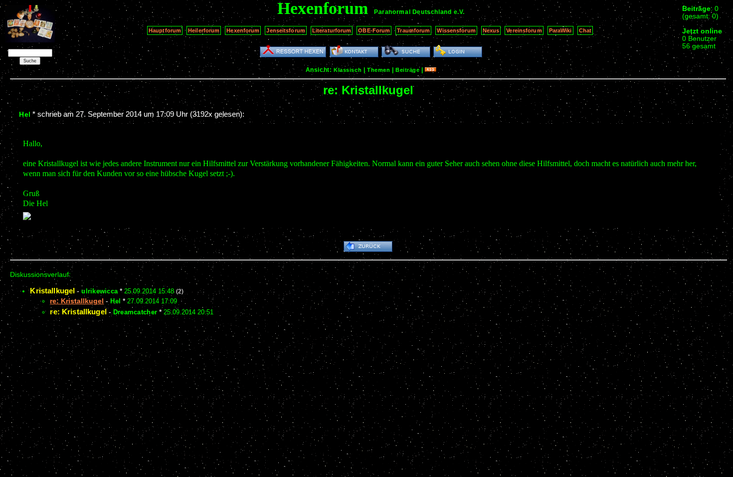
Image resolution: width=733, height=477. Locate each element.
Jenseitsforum (285, 30)
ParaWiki (560, 30)
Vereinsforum (524, 30)
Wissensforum (456, 30)
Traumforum (413, 30)
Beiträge (407, 70)
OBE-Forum (374, 30)
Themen (378, 70)
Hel (24, 114)
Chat (585, 30)
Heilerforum (203, 30)
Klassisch (348, 70)
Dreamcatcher (135, 312)
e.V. (459, 11)
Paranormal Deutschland (412, 11)
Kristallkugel (52, 290)
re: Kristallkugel (78, 311)
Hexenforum (242, 30)
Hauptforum (165, 30)
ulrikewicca (99, 291)
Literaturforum (332, 30)
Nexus (491, 30)
